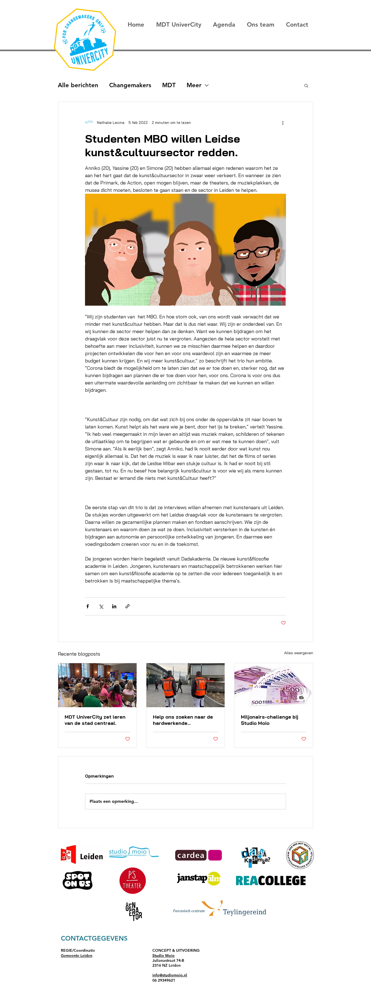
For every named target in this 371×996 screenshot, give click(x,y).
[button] (306, 85)
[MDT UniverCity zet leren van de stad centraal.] (97, 685)
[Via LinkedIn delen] (114, 606)
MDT (169, 85)
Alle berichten (78, 85)
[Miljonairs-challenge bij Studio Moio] (273, 685)
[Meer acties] (282, 122)
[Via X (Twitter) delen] (100, 606)
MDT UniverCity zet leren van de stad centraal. (95, 720)
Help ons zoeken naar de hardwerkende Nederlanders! (183, 720)
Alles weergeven (298, 652)
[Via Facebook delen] (87, 606)
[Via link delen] (127, 606)
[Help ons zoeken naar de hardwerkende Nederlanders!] (185, 685)
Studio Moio (163, 955)
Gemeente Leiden (76, 955)
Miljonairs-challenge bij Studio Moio (269, 720)
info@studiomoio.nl (169, 975)
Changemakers (130, 85)
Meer (194, 85)
